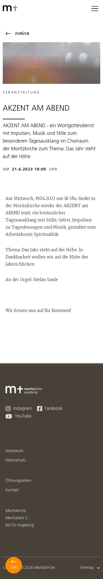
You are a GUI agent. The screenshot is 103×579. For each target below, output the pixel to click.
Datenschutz (15, 460)
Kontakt (12, 490)
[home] (11, 8)
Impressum (14, 451)
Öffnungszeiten (18, 481)
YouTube (18, 416)
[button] (94, 8)
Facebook (50, 409)
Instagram (18, 409)
